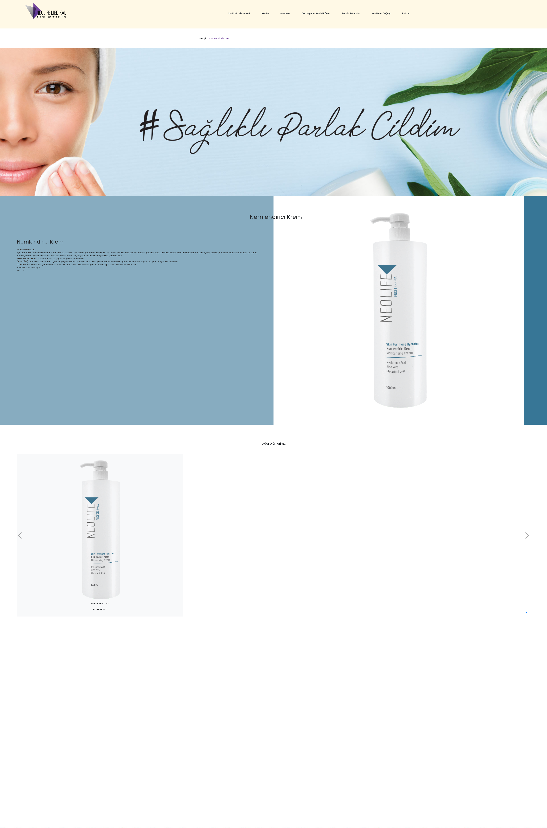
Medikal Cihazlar (351, 13)
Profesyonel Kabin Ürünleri (316, 13)
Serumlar (285, 13)
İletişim (406, 13)
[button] (526, 612)
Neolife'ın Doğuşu (381, 13)
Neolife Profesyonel (239, 13)
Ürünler (265, 13)
